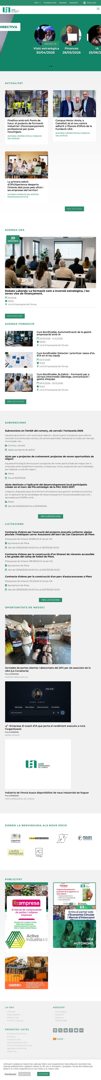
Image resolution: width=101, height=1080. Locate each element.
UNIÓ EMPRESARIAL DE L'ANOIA (19, 799)
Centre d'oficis (24, 136)
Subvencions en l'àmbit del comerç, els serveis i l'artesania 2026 (44, 430)
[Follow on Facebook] (71, 1030)
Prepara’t (11, 1036)
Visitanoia (12, 1051)
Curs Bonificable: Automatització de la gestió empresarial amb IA (64, 333)
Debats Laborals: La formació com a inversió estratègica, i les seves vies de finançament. (47, 292)
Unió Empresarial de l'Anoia (50, 37)
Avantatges (60, 1011)
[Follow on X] (60, 1030)
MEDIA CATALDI (12, 735)
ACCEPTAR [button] (43, 1074)
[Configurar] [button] (10, 1074)
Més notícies (74, 209)
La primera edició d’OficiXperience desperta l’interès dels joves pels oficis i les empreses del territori (25, 186)
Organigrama (13, 1014)
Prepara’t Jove (14, 1039)
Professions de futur (17, 197)
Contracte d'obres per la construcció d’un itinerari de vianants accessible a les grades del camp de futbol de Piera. (49, 555)
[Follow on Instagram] (55, 1030)
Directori (63, 3)
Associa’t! (74, 3)
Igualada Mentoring (16, 1048)
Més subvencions (50, 516)
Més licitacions (50, 600)
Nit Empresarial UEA (17, 1042)
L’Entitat (11, 1011)
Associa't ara (51, 49)
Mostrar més (15, 316)
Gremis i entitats (15, 1020)
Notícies (16, 138)
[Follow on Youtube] (76, 1030)
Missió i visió (13, 1017)
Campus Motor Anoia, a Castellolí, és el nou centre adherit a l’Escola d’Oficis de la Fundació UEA (73, 125)
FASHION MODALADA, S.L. (17, 677)
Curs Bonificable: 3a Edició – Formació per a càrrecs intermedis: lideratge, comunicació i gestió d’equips (63, 377)
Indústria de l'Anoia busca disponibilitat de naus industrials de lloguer (47, 792)
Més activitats (15, 401)
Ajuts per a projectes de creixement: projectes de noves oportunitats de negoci (49, 457)
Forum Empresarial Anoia (19, 1045)
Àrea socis (91, 3)
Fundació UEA (50, 3)
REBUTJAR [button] (24, 1074)
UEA (36, 3)
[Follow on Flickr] (81, 1030)
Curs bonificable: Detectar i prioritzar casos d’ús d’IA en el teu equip (66, 354)
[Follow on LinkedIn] (66, 1030)
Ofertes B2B (61, 1020)
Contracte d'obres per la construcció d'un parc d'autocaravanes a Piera (48, 576)
